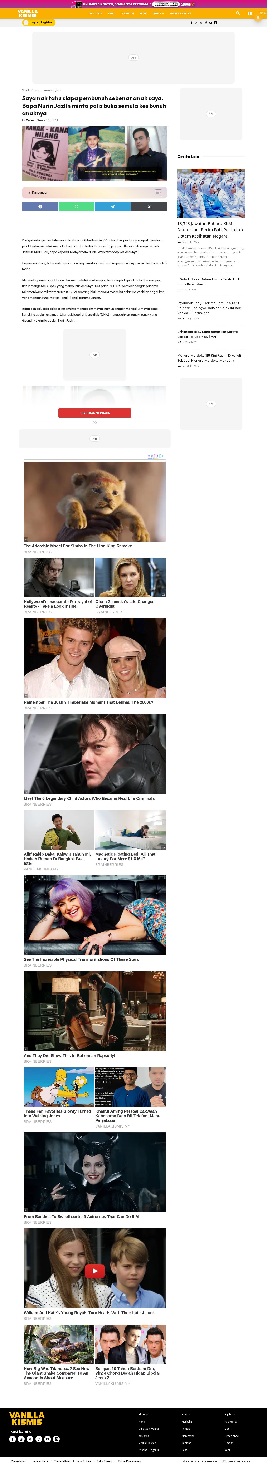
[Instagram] (196, 23)
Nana (180, 242)
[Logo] (28, 13)
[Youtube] (210, 23)
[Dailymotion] (215, 23)
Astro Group (244, 1461)
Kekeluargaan (52, 90)
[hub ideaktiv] (250, 11)
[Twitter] (201, 23)
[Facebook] (191, 23)
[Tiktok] (205, 23)
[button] (238, 13)
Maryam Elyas (34, 120)
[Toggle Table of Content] (156, 192)
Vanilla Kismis (30, 90)
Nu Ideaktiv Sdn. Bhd (213, 1461)
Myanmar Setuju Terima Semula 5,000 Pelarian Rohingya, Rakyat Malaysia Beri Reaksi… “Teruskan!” (209, 307)
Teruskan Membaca (95, 413)
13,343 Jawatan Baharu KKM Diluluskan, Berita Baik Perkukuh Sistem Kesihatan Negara (210, 230)
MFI (179, 289)
